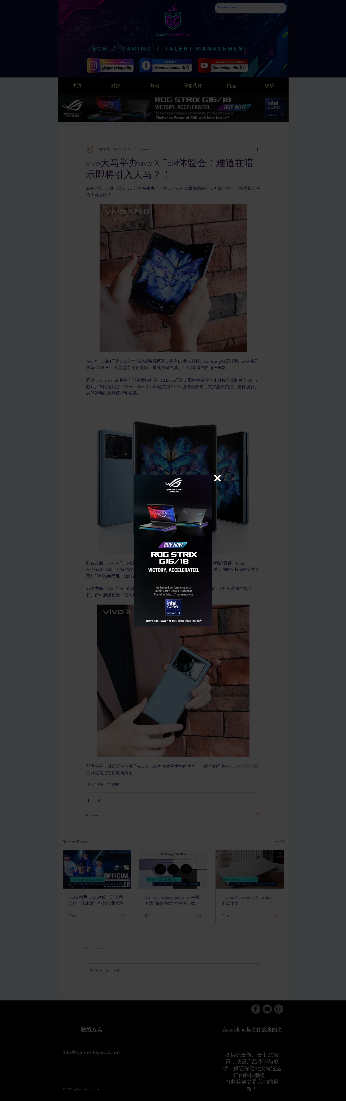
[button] (217, 478)
